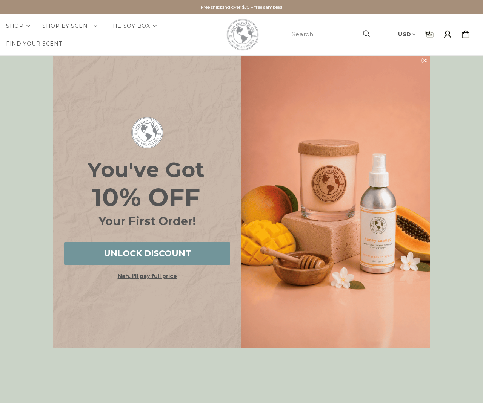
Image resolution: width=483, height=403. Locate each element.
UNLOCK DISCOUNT (147, 253)
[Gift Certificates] (429, 34)
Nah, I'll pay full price (147, 276)
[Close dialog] (424, 60)
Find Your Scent (34, 43)
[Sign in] (447, 34)
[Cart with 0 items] (466, 34)
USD (404, 34)
